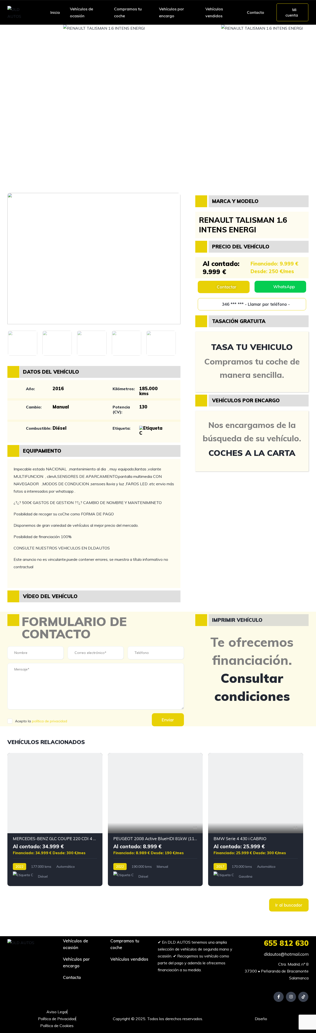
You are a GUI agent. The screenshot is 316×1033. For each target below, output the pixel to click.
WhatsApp (284, 286)
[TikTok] (303, 997)
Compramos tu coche (128, 12)
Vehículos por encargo (171, 12)
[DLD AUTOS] (19, 12)
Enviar (168, 719)
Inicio (55, 12)
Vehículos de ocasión (81, 12)
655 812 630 (286, 943)
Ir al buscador (288, 905)
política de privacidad (49, 721)
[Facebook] (279, 997)
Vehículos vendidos (214, 12)
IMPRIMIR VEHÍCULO (237, 620)
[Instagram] (291, 997)
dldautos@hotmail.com (286, 954)
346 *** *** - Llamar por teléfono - (255, 304)
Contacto (255, 12)
